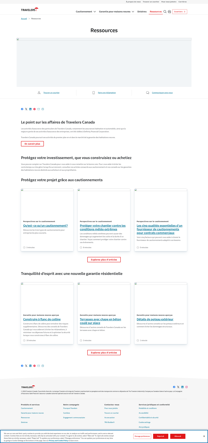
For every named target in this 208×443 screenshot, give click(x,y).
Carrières (183, 2)
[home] (29, 9)
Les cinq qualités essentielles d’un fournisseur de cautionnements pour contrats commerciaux (159, 229)
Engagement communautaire (74, 417)
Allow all (177, 436)
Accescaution (109, 417)
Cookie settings (144, 422)
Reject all (160, 436)
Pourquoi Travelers (70, 408)
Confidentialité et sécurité (148, 417)
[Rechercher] (165, 11)
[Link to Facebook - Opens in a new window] (174, 387)
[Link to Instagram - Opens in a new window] (186, 387)
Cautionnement (27, 408)
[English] (169, 11)
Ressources (25, 417)
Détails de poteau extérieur (155, 319)
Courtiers (178, 11)
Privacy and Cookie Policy (58, 440)
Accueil (24, 19)
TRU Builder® (109, 422)
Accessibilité (143, 413)
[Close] (204, 436)
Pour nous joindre (169, 2)
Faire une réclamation (107, 93)
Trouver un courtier (151, 2)
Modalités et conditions (148, 408)
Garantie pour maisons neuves (32, 413)
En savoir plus (32, 144)
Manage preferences (142, 436)
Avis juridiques (144, 427)
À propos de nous (133, 2)
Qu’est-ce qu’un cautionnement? (45, 225)
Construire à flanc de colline (42, 319)
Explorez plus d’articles (104, 260)
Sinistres (24, 422)
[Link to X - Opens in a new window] (178, 387)
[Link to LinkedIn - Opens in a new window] (182, 387)
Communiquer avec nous (162, 93)
